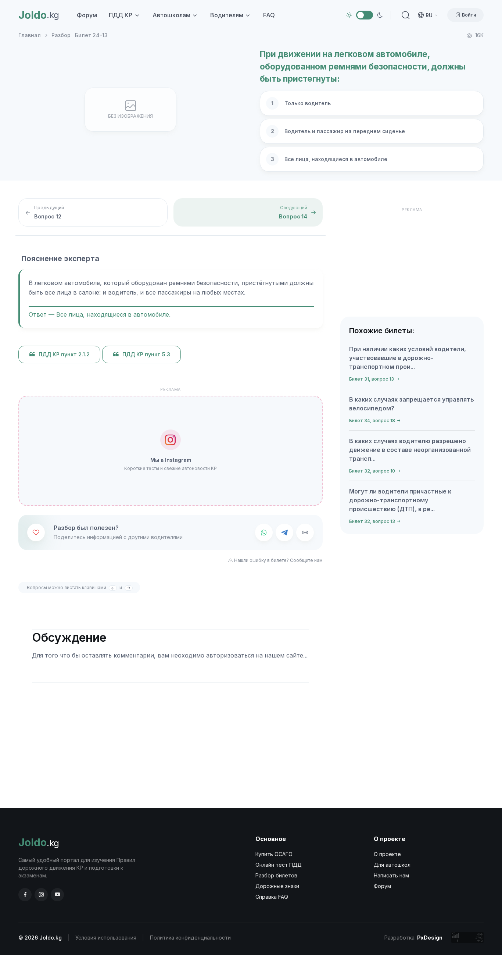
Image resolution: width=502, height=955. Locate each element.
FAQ (269, 15)
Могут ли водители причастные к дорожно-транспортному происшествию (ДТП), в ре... (400, 500)
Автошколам (171, 15)
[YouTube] (57, 894)
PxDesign (429, 937)
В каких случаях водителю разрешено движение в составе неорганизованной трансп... (410, 449)
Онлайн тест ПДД (278, 865)
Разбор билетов (276, 875)
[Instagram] (41, 894)
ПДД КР (120, 15)
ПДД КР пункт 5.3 (146, 354)
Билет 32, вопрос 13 (372, 521)
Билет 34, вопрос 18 (372, 420)
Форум (87, 15)
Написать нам (391, 875)
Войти (469, 15)
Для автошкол (392, 865)
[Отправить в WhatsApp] (264, 532)
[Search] (404, 15)
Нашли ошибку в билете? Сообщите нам (278, 560)
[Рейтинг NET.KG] (467, 937)
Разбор (61, 35)
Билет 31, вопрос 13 (371, 379)
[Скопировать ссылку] (305, 532)
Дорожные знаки (277, 886)
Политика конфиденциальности (190, 937)
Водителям (226, 15)
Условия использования (105, 937)
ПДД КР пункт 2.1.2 (64, 354)
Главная (29, 35)
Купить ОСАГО (274, 854)
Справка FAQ (271, 897)
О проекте (387, 854)
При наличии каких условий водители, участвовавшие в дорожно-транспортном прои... (407, 357)
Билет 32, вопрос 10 (372, 471)
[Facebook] (25, 894)
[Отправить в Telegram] (284, 532)
